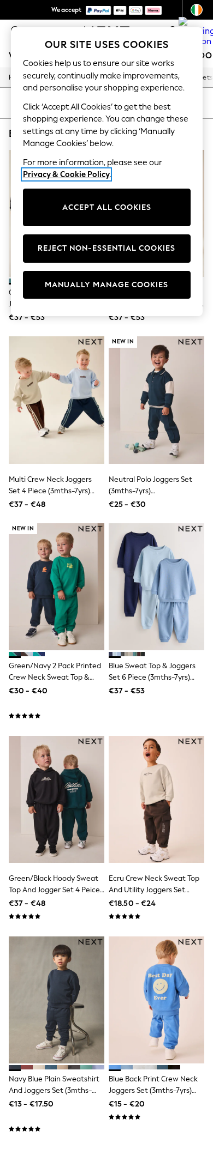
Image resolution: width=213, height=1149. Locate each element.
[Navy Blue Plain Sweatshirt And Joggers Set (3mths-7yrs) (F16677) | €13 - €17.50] (56, 999)
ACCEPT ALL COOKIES (106, 207)
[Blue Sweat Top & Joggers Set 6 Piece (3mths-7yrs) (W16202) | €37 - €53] (156, 586)
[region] (107, 171)
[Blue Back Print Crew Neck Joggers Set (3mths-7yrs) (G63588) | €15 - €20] (156, 999)
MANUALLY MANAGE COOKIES (106, 284)
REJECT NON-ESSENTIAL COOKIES (106, 248)
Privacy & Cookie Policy (66, 174)
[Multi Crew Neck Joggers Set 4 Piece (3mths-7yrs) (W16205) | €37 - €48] (56, 399)
